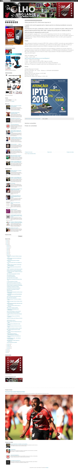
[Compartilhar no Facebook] (46, 118)
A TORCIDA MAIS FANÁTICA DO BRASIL (13, 312)
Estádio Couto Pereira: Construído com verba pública (16, 106)
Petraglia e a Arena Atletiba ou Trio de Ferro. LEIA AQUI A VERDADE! (16, 162)
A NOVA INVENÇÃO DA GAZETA (12, 342)
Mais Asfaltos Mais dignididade (11, 297)
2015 (7, 240)
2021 (7, 352)
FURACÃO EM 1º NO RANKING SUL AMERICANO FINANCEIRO (16, 189)
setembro (8, 344)
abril (8, 249)
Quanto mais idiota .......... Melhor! (16, 144)
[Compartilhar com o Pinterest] (47, 118)
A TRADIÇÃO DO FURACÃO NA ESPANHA (13, 288)
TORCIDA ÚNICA (9, 290)
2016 (7, 241)
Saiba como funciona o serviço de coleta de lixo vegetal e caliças (16, 156)
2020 (7, 351)
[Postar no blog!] (43, 118)
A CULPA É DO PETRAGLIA (11, 276)
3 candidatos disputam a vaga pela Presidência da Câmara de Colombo (16, 138)
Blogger (47, 467)
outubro (8, 345)
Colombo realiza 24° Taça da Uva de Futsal (13, 282)
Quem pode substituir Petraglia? (16, 149)
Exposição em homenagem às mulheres (13, 289)
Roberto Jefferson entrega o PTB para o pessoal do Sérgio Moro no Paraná (16, 131)
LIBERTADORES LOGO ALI (11, 320)
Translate (12, 101)
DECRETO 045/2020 (14, 209)
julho (8, 253)
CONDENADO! (13, 449)
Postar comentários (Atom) (31, 153)
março (8, 248)
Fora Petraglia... (13, 183)
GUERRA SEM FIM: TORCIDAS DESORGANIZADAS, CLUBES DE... (13, 334)
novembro (8, 346)
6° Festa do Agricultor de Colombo (12, 281)
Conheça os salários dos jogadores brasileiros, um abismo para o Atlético (16, 222)
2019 (7, 349)
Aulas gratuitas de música (11, 275)
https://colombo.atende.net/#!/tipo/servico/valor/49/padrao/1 (37, 58)
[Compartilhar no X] (45, 118)
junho (8, 252)
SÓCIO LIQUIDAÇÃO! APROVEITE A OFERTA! (14, 296)
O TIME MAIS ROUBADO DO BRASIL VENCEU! (14, 328)
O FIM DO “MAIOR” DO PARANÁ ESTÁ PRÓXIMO (14, 285)
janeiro (8, 245)
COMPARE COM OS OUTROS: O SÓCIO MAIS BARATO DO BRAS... (14, 265)
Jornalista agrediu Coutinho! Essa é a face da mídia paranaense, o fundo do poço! (16, 216)
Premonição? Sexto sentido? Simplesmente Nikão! (15, 113)
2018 (7, 244)
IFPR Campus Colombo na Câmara (12, 307)
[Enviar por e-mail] (42, 118)
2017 (7, 243)
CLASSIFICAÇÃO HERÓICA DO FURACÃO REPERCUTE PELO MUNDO (16, 196)
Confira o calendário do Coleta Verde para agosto (14, 269)
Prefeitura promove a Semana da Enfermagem (14, 270)
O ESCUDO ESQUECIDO (15, 124)
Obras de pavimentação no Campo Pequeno (14, 311)
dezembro (8, 348)
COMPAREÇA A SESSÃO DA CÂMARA (13, 286)
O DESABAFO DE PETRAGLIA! (15, 118)
